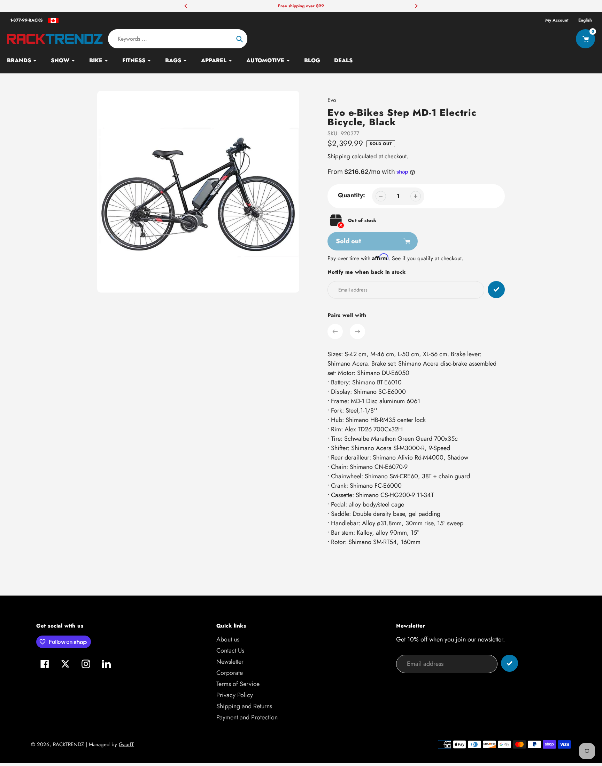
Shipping (338, 156)
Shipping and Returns (244, 706)
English (585, 20)
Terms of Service (238, 683)
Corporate (229, 672)
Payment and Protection (247, 717)
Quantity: (351, 195)
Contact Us (230, 650)
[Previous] (186, 5)
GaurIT (126, 744)
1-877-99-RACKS (26, 20)
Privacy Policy (234, 695)
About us (227, 639)
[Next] (415, 5)
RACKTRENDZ (68, 744)
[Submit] (509, 663)
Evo (331, 100)
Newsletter (230, 661)
